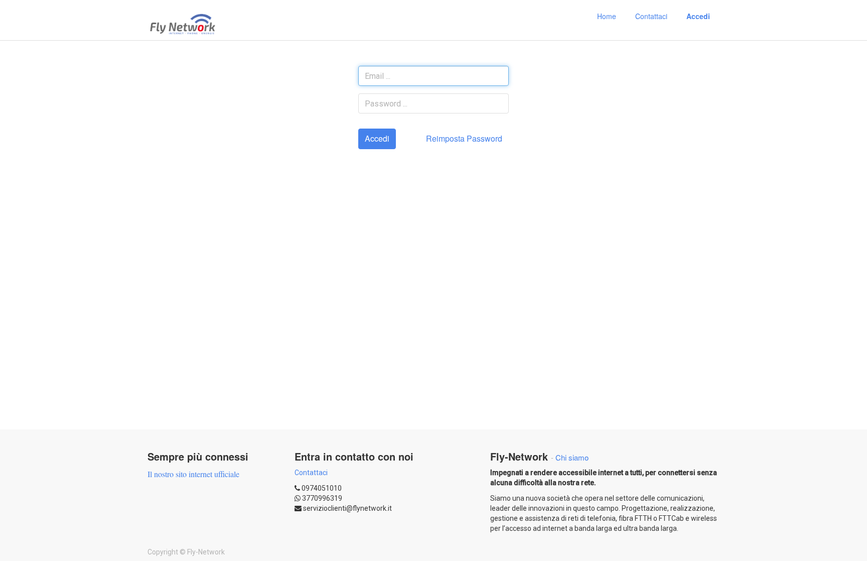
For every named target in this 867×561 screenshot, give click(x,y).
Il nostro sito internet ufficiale (193, 474)
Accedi (377, 138)
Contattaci (311, 473)
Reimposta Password (464, 138)
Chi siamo (572, 457)
